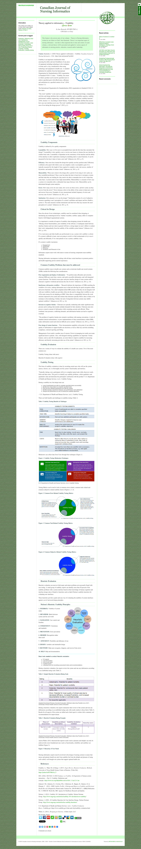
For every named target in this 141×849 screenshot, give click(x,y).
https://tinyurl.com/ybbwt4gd (26, 5)
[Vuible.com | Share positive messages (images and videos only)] (52, 818)
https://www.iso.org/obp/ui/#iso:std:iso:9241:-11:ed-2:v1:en (61, 780)
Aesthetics (21, 38)
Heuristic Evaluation (24, 43)
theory (30, 47)
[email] (48, 817)
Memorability (21, 46)
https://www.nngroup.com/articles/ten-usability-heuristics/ (60, 802)
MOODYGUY (119, 841)
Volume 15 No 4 (22, 30)
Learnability (27, 44)
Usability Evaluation (23, 49)
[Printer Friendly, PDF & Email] (67, 25)
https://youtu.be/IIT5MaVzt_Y (47, 772)
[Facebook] (44, 817)
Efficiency (27, 38)
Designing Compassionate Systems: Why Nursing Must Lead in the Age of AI (107, 60)
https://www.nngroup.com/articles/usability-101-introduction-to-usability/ (64, 796)
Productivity (24, 47)
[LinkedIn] (72, 817)
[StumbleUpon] (60, 817)
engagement (21, 41)
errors (27, 41)
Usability (20, 48)
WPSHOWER (112, 841)
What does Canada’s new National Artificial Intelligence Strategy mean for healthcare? (106, 44)
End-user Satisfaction (25, 39)
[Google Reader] (68, 817)
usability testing (29, 50)
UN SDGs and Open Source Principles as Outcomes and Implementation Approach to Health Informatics (107, 52)
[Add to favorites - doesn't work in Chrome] (56, 817)
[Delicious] (64, 817)
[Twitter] (40, 817)
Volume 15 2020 (26, 28)
